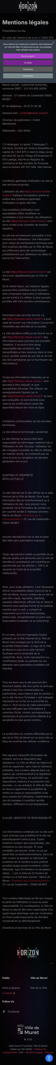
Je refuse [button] (28, 62)
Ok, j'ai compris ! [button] (28, 56)
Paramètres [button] (28, 69)
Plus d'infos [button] (28, 75)
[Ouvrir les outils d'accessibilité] (49, 1058)
